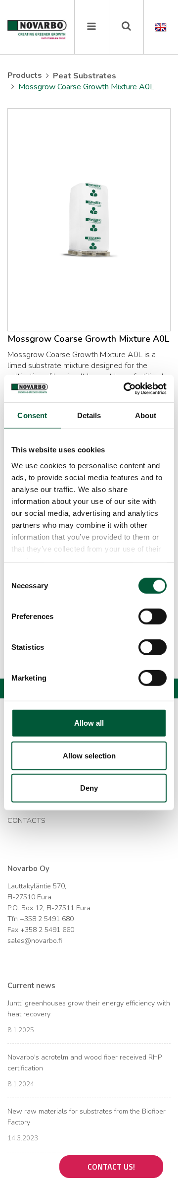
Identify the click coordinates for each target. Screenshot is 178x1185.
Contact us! (111, 1167)
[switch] (152, 616)
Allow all (89, 723)
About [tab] (146, 415)
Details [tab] (89, 415)
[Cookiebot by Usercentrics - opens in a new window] (126, 388)
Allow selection (89, 755)
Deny (89, 788)
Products (24, 75)
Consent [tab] (32, 415)
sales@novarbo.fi (34, 940)
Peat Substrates (84, 75)
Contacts (26, 820)
